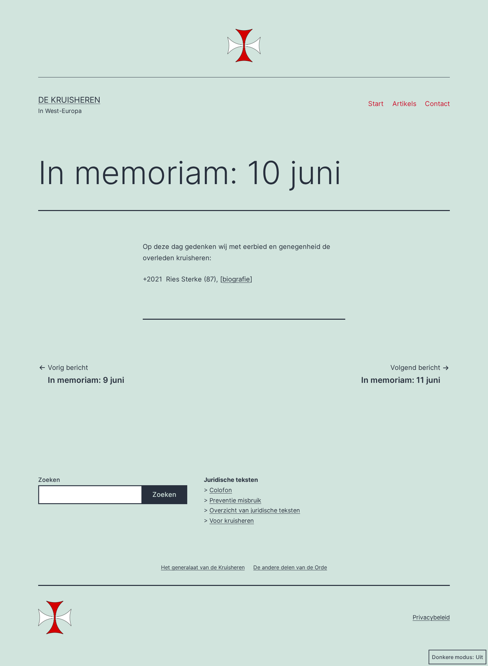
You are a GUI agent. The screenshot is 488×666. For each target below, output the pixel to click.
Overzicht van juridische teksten (254, 510)
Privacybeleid (431, 617)
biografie (236, 279)
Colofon (220, 490)
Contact (437, 104)
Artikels (404, 104)
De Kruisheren (69, 100)
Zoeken (49, 479)
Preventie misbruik (235, 500)
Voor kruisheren (231, 520)
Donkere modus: (453, 657)
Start (375, 104)
